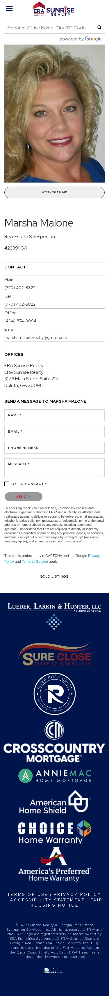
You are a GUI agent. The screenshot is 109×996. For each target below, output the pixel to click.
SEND (22, 497)
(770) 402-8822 (19, 287)
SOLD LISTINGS (54, 576)
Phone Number (23, 448)
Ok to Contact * (29, 484)
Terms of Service (35, 562)
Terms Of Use (28, 894)
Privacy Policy (77, 894)
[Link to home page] (54, 8)
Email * (15, 431)
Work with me (54, 192)
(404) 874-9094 (20, 320)
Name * (15, 415)
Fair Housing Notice (67, 903)
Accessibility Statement (47, 900)
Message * (19, 464)
